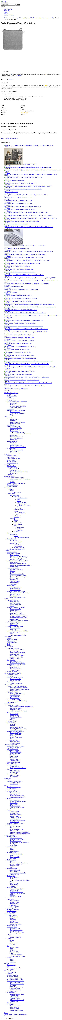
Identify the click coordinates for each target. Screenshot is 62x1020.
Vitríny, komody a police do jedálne (16, 664)
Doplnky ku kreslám (15, 679)
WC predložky (14, 625)
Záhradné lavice (14, 995)
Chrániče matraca (14, 877)
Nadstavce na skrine (15, 826)
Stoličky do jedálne (15, 658)
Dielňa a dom (7, 454)
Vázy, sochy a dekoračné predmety (16, 410)
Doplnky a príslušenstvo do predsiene (16, 686)
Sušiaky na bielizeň (15, 470)
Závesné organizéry (12, 912)
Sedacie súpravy (18, 524)
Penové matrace (14, 804)
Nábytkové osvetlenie (15, 708)
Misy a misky (13, 950)
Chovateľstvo (10, 457)
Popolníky (13, 919)
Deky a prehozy (14, 871)
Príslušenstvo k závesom (16, 892)
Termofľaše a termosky (16, 954)
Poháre (9, 935)
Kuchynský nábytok (12, 585)
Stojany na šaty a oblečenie (17, 795)
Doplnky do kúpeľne (15, 609)
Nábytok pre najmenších (16, 438)
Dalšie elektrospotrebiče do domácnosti (20, 479)
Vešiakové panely (14, 696)
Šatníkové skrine (11, 825)
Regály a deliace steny (16, 737)
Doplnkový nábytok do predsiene (18, 687)
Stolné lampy (13, 757)
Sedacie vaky (13, 439)
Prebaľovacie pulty (15, 423)
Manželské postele (15, 819)
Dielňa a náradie (11, 460)
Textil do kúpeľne (11, 860)
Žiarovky (9, 769)
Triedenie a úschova (9, 897)
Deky (18, 499)
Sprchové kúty (14, 632)
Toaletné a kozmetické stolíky (17, 797)
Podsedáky (51, 17)
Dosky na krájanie (15, 928)
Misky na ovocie (14, 916)
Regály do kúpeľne (15, 603)
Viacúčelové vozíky (12, 911)
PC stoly (19, 528)
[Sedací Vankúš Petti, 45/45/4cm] (13, 50)
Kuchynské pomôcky (12, 927)
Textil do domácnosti (9, 835)
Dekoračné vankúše (15, 870)
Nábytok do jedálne (9, 647)
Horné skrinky (14, 562)
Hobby (9, 533)
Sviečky (12, 404)
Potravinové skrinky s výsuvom (18, 563)
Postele (6, 12)
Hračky (12, 490)
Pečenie (9, 934)
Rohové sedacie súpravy (16, 727)
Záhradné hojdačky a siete (17, 994)
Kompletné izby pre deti (16, 436)
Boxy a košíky (11, 899)
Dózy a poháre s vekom (16, 930)
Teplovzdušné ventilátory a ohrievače (19, 620)
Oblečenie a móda (11, 539)
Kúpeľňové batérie (15, 628)
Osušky (12, 861)
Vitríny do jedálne (14, 670)
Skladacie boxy (14, 903)
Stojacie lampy (14, 756)
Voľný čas (6, 963)
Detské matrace (11, 425)
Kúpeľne (6, 598)
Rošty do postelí (18, 522)
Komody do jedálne (15, 665)
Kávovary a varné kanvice (17, 574)
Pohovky (12, 725)
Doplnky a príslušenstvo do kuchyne (19, 593)
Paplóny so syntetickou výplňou (22, 880)
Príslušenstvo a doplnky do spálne (15, 823)
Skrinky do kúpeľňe (15, 604)
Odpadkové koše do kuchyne (17, 597)
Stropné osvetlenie (15, 759)
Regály (9, 644)
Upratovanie (10, 474)
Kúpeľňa (16, 511)
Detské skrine (13, 435)
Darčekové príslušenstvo (13, 458)
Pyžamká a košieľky (19, 547)
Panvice (12, 960)
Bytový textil (17, 496)
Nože (11, 941)
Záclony (12, 895)
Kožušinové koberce (15, 841)
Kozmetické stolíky (12, 639)
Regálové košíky (14, 902)
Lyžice (12, 940)
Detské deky (13, 442)
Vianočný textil (14, 784)
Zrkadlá (12, 606)
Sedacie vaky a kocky (15, 717)
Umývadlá (13, 629)
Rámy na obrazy (11, 398)
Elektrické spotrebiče (9, 476)
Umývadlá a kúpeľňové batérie (15, 626)
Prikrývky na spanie (22, 504)
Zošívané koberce (14, 845)
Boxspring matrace (15, 800)
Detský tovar (10, 489)
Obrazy (9, 397)
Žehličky (12, 482)
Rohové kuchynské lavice (16, 655)
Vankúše (6, 13)
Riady (8, 946)
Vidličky (12, 944)
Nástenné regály (11, 641)
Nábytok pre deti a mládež (14, 426)
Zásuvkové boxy (14, 906)
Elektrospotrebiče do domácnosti (15, 477)
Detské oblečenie (14, 543)
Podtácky (12, 918)
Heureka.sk (7, 487)
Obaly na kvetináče (12, 396)
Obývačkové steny (12, 721)
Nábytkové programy (15, 734)
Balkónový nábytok (9, 15)
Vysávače (12, 480)
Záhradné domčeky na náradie (15, 979)
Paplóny (12, 879)
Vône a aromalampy (15, 407)
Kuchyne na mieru (12, 552)
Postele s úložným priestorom (17, 820)
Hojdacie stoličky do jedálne (17, 652)
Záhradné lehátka (14, 997)
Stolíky (15, 525)
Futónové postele (14, 816)
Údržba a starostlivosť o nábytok (18, 711)
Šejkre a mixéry (14, 578)
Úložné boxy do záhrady (16, 986)
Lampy (18, 515)
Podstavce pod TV (15, 709)
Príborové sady (14, 943)
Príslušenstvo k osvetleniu (13, 762)
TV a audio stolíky (15, 743)
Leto (8, 779)
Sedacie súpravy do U (16, 730)
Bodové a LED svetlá (15, 752)
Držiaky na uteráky (15, 610)
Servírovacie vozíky (15, 590)
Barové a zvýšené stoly (16, 661)
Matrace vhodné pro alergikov (18, 801)
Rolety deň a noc (14, 851)
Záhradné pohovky (15, 998)
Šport (8, 966)
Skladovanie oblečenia (13, 909)
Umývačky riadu (14, 582)
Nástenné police (14, 736)
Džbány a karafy (14, 947)
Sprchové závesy (14, 619)
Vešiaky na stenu (14, 698)
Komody (9, 638)
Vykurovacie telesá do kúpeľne (18, 635)
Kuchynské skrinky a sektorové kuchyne (17, 560)
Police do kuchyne (15, 588)
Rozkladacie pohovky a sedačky (18, 728)
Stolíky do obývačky (12, 740)
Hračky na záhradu (15, 982)
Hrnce (11, 959)
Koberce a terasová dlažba (17, 984)
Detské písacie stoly (15, 429)
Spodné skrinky (14, 566)
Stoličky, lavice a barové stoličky (15, 649)
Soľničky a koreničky (15, 924)
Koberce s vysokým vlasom (17, 839)
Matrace (16, 520)
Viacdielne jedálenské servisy (17, 956)
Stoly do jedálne (11, 660)
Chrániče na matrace (22, 498)
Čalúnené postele (14, 813)
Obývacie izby (7, 703)
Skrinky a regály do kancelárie (15, 683)
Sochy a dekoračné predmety (17, 413)
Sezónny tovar (7, 778)
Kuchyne (6, 550)
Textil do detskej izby (12, 441)
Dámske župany (18, 541)
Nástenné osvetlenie (15, 753)
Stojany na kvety (11, 400)
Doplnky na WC (14, 623)
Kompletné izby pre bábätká (17, 422)
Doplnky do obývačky (13, 705)
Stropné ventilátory (12, 763)
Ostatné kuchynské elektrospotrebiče (19, 576)
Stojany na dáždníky (15, 690)
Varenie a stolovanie (9, 914)
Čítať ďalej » (18, 75)
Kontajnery (10, 676)
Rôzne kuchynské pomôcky (17, 933)
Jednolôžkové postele (15, 817)
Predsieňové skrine (15, 695)
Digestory (12, 571)
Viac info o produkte (9, 138)
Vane (11, 633)
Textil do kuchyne (11, 852)
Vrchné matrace (14, 808)
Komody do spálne (15, 792)
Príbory (9, 938)
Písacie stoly (7, 10)
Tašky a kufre (10, 969)
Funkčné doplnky (11, 965)
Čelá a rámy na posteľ (16, 814)
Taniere (12, 953)
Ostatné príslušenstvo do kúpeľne (18, 616)
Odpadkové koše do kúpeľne (17, 614)
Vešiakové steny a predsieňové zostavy (17, 701)
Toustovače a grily (15, 581)
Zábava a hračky (11, 448)
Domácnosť (7, 464)
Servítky (12, 921)
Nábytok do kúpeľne (12, 600)
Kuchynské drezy (14, 595)
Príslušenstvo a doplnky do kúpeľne (16, 607)
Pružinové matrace (15, 806)
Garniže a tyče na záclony (16, 889)
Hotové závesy (14, 890)
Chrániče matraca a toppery (14, 787)
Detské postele (14, 431)
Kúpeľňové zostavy (15, 601)
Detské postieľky (14, 419)
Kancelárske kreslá (15, 680)
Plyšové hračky (17, 492)
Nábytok (12, 518)
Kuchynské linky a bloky (13, 553)
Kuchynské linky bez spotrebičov (18, 556)
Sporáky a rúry (14, 579)
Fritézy (12, 572)
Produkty (15, 17)
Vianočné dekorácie (15, 782)
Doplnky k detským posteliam (18, 447)
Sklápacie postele (14, 822)
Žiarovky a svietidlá (12, 773)
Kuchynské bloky (14, 555)
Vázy (11, 415)
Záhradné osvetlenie (12, 991)
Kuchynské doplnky (12, 925)
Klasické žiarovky (15, 771)
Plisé (11, 848)
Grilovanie (10, 973)
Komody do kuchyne (15, 587)
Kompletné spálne (11, 788)
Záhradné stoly (11, 1003)
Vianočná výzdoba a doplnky (14, 781)
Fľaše (11, 949)
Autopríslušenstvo (11, 455)
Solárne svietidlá (14, 766)
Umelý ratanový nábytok (16, 1010)
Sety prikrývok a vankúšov (24, 505)
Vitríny (9, 645)
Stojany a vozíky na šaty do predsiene (20, 689)
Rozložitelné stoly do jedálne (17, 663)
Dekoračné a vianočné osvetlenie (15, 746)
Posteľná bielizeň (21, 502)
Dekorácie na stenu (15, 412)
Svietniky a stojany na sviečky (18, 406)
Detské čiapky (17, 544)
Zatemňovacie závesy (15, 896)
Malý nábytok (7, 636)
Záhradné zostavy (11, 1004)
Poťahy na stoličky (15, 857)
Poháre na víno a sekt (15, 937)
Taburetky (16, 531)
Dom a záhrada (11, 493)
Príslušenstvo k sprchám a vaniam (19, 617)
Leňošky (12, 724)
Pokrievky (13, 962)
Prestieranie (13, 858)
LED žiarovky (14, 772)
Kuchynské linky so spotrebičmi (18, 558)
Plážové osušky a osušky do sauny (19, 862)
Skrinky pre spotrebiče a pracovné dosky (20, 565)
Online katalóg (7, 1016)
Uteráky (19, 506)
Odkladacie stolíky (12, 642)
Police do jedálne (14, 667)
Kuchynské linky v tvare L (17, 559)
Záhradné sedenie (11, 992)
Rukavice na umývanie (16, 864)
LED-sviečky (13, 403)
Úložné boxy (17, 517)
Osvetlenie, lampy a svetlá (10, 744)
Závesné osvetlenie (15, 760)
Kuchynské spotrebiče (12, 568)
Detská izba (7, 416)
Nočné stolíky (20, 527)
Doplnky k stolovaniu (12, 915)
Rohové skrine (14, 830)
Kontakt (6, 1013)
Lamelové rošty (11, 790)
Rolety (12, 849)
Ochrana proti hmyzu (12, 463)
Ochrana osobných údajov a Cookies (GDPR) (15, 1014)
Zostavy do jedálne (12, 671)
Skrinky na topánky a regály (14, 699)
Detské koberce (14, 444)
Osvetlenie (16, 514)
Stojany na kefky (21, 512)
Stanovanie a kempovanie (13, 968)
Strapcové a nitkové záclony (17, 893)
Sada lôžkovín (14, 884)
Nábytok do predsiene (12, 692)
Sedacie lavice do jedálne (16, 657)
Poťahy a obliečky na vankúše (18, 873)
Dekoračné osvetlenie (15, 747)
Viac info (11, 79)
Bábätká (9, 417)
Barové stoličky (8, 9)
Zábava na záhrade (15, 452)
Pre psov (16, 536)
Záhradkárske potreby (12, 976)
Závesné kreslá (14, 1001)
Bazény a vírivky (11, 972)
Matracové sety (14, 803)
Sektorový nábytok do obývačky (15, 731)
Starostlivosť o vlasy (12, 485)
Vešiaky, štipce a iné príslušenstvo (19, 471)
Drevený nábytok (14, 1007)
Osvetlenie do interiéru (13, 750)
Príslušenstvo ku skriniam (16, 829)
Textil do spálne (11, 876)
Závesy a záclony (11, 887)
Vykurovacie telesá (15, 988)
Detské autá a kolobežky (16, 450)
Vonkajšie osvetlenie (12, 765)
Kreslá (8, 712)
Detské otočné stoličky (16, 428)
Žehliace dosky (14, 473)
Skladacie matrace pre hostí (17, 807)
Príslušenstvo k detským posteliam (22, 433)
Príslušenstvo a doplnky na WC (15, 622)
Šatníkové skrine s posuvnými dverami (20, 833)
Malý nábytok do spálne (13, 791)
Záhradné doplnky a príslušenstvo (38, 17)
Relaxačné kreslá (14, 715)
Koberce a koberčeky (19, 509)
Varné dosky (13, 584)
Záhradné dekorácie (15, 989)
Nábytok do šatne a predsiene (11, 684)
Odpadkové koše (11, 466)
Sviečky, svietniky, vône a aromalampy (17, 401)
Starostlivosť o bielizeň (13, 467)
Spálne (5, 785)
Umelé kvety (10, 409)
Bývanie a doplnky (15, 495)
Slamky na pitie (14, 922)
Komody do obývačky (16, 733)
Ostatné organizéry (12, 908)
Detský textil (13, 420)
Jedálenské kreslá (14, 654)
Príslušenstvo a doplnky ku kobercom (19, 842)
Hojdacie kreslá (14, 714)
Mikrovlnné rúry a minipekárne (18, 575)
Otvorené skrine (14, 827)
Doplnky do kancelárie (13, 674)
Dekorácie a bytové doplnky (11, 393)
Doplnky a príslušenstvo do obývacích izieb (21, 706)
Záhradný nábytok (24, 17)
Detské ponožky (18, 546)
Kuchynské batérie (15, 594)
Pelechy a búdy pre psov (23, 537)
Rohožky (12, 844)
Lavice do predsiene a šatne (17, 693)
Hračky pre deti (14, 451)
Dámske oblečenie (15, 540)
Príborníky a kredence (16, 668)
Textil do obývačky (12, 868)
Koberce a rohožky (12, 836)
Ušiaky (12, 719)
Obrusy (12, 855)
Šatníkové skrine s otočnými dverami (19, 832)
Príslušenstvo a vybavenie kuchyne (16, 591)
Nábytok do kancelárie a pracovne (12, 673)
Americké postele (14, 811)
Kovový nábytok (14, 1008)
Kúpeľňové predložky (16, 613)
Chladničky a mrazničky (16, 569)
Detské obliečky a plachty (16, 445)
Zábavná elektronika (12, 486)
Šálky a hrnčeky (14, 951)
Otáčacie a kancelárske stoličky (15, 677)
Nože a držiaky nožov (16, 931)
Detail (8, 147)
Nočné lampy (13, 754)
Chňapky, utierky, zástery (16, 854)
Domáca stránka (8, 17)
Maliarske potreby (11, 461)
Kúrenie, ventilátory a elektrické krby (16, 483)
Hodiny (9, 394)
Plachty (19, 501)
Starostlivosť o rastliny (16, 978)
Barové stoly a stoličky (13, 648)
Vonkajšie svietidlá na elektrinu (18, 768)
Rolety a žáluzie (11, 846)
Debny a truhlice (14, 900)
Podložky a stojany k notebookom (15, 549)
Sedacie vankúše (14, 874)
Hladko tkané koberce (16, 838)
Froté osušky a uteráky (16, 612)
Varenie (9, 957)
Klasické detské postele (19, 432)
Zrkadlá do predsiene (12, 702)
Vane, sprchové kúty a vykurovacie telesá (17, 630)
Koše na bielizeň (14, 469)
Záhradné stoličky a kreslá (17, 1000)
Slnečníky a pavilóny (12, 975)
